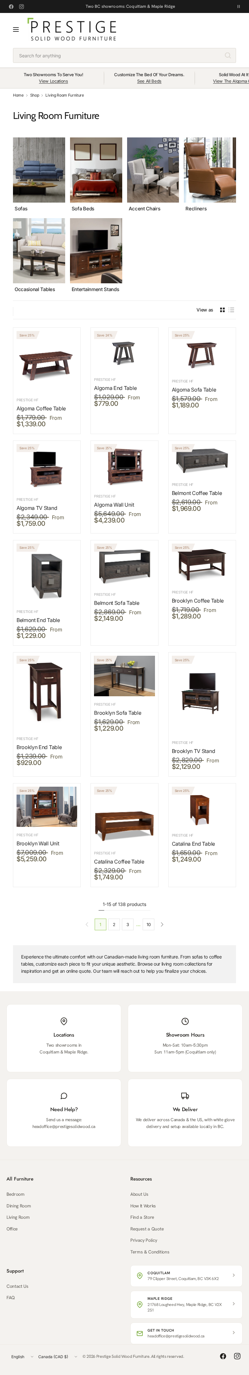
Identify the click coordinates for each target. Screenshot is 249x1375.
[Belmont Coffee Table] (202, 460)
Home (18, 95)
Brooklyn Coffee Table (198, 600)
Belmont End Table (38, 620)
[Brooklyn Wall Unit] (47, 807)
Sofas (21, 209)
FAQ (10, 1297)
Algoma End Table (115, 388)
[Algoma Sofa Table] (202, 352)
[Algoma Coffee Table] (47, 361)
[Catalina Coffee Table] (124, 816)
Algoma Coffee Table (41, 408)
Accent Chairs (144, 209)
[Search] (228, 55)
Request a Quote (147, 1229)
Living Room (18, 1217)
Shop (34, 95)
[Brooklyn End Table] (47, 693)
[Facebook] (11, 6)
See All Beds (149, 81)
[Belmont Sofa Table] (124, 565)
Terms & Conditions (149, 1252)
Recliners (196, 209)
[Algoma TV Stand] (47, 467)
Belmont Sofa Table (116, 603)
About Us (139, 1194)
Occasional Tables (35, 289)
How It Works (143, 1206)
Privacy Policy (143, 1240)
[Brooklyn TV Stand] (202, 695)
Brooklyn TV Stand (193, 751)
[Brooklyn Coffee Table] (202, 564)
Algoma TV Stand (37, 508)
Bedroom (15, 1194)
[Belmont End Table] (47, 574)
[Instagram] (21, 6)
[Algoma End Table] (124, 351)
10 (148, 924)
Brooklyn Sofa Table (117, 713)
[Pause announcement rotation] (239, 6)
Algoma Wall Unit (114, 504)
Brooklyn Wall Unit (38, 843)
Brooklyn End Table (39, 747)
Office (12, 1229)
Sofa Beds (83, 209)
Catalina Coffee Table (119, 861)
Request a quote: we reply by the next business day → (130, 6)
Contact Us (17, 1286)
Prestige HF (27, 400)
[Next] (236, 214)
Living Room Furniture (64, 95)
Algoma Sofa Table (194, 389)
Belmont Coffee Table (197, 493)
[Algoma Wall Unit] (124, 466)
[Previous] (13, 214)
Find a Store (142, 1217)
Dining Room (18, 1206)
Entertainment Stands (95, 289)
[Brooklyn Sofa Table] (124, 676)
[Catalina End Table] (202, 807)
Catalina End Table (193, 843)
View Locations (53, 81)
